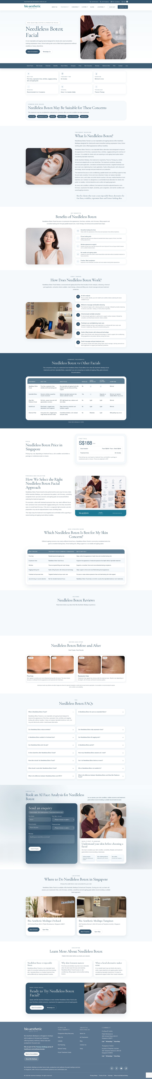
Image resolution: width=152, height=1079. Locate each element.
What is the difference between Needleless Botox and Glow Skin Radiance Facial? (98, 776)
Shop (81, 1048)
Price (80, 66)
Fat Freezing (61, 1045)
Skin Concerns (88, 66)
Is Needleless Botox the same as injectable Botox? (92, 712)
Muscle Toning (62, 1048)
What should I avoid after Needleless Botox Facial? (42, 768)
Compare (73, 66)
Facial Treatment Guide (64, 1052)
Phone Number (32, 824)
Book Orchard (33, 929)
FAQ (114, 66)
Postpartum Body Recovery (66, 1033)
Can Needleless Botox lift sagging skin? (89, 737)
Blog (81, 1041)
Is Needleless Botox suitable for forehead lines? (41, 737)
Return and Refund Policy (121, 1075)
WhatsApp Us (46, 51)
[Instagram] (112, 1068)
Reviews (97, 66)
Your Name (31, 816)
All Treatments (84, 1037)
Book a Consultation (32, 1054)
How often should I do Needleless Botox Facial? (41, 760)
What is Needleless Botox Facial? (37, 712)
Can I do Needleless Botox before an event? (90, 760)
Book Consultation (33, 51)
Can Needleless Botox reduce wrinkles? (39, 729)
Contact (120, 66)
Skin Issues (39, 66)
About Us (82, 1033)
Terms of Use (102, 1075)
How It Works (64, 66)
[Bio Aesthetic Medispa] (32, 7)
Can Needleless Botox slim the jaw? (38, 745)
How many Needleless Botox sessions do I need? (92, 753)
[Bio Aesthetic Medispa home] (33, 1030)
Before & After (106, 66)
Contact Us (122, 7)
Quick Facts (30, 66)
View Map (117, 1041)
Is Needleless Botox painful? (86, 745)
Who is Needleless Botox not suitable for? (89, 768)
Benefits (55, 66)
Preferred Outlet (56, 824)
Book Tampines (85, 932)
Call (103, 1041)
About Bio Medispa (31, 1059)
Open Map (45, 929)
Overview (48, 66)
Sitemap (110, 1075)
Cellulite (60, 1041)
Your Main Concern (57, 816)
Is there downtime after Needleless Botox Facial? (42, 753)
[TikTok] (126, 1068)
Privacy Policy (93, 1075)
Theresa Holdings (41, 1047)
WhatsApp (112, 7)
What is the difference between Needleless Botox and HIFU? (45, 776)
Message (31, 833)
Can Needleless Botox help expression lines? (90, 729)
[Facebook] (116, 1068)
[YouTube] (121, 1068)
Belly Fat (60, 1037)
